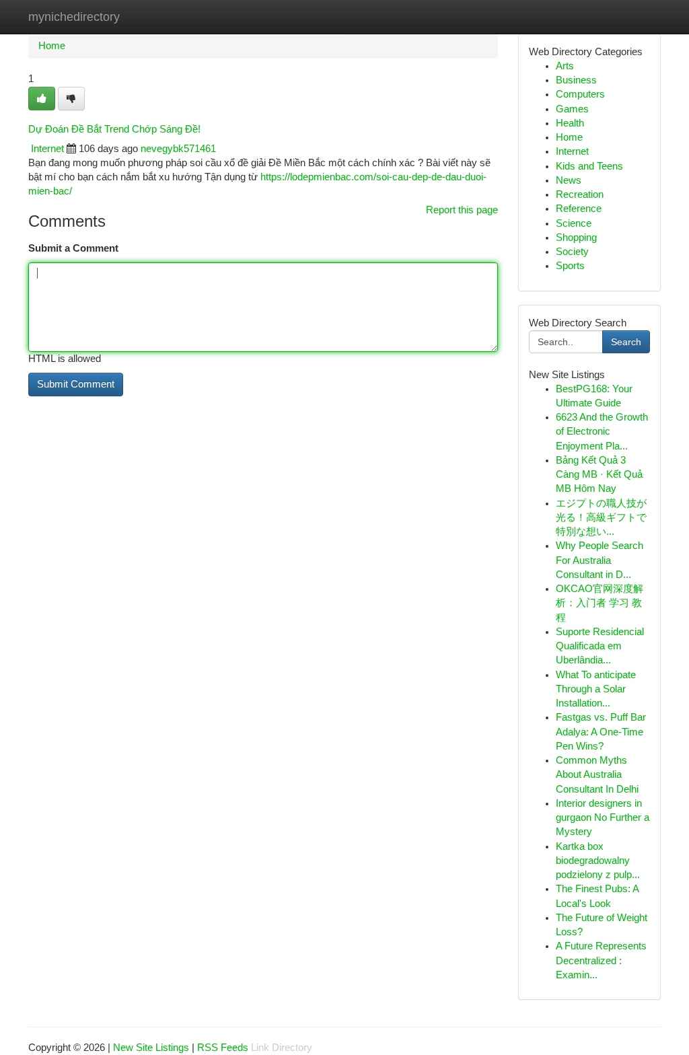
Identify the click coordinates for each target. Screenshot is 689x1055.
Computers (580, 94)
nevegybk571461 (178, 148)
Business (576, 80)
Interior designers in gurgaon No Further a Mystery (602, 818)
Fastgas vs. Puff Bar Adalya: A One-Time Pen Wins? (601, 732)
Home (51, 45)
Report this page (462, 210)
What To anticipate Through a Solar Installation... (596, 689)
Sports (570, 265)
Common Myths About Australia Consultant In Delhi (597, 775)
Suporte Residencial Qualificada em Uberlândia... (600, 646)
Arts (565, 66)
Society (572, 251)
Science (573, 223)
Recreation (580, 194)
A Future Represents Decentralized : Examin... (601, 960)
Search (626, 341)
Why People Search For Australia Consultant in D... (599, 560)
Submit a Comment (73, 248)
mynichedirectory (74, 17)
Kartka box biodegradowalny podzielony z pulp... (598, 861)
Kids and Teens (589, 166)
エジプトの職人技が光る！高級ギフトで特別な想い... (601, 518)
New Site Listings (151, 1047)
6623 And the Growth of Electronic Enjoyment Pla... (602, 431)
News (568, 180)
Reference (579, 208)
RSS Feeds (222, 1047)
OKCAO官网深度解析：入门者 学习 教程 (599, 603)
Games (572, 109)
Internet (47, 148)
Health (570, 123)
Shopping (576, 237)
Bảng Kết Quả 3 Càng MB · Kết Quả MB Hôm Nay (599, 475)
